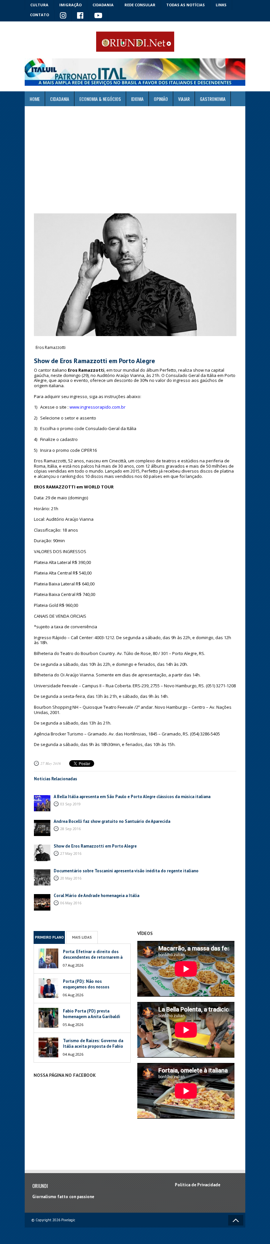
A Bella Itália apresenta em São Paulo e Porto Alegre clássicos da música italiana (132, 796)
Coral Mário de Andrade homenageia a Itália (96, 895)
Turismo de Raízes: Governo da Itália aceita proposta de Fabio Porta (93, 1046)
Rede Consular (139, 4)
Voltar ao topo (235, 1220)
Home (35, 98)
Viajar (184, 98)
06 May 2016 (70, 902)
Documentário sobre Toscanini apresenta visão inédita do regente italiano (126, 871)
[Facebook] (80, 16)
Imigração (70, 4)
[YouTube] (98, 16)
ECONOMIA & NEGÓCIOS (100, 98)
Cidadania (103, 4)
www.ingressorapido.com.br (97, 407)
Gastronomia (213, 98)
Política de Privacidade (197, 1185)
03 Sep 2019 (70, 803)
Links (221, 4)
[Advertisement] (135, 160)
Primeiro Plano (49, 937)
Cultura (39, 4)
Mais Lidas (82, 937)
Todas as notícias (185, 4)
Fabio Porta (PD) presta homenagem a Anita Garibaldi (91, 1013)
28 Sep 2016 (70, 828)
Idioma (137, 98)
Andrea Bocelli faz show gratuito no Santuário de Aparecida (112, 821)
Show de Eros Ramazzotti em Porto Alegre (95, 846)
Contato (39, 14)
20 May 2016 (70, 878)
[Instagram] (63, 16)
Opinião (161, 98)
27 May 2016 (50, 763)
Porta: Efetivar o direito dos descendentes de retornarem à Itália (92, 957)
